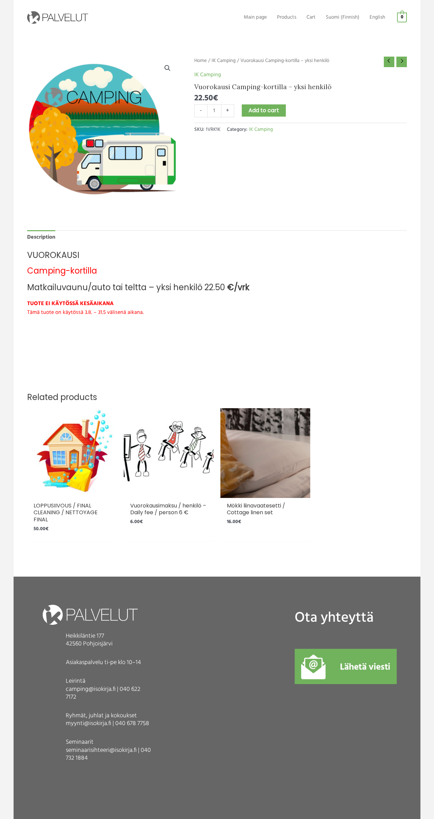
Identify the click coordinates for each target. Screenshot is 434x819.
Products (286, 17)
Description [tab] (41, 237)
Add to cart (264, 110)
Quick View (72, 491)
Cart (311, 17)
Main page (255, 17)
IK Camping (224, 60)
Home (200, 60)
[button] (167, 68)
